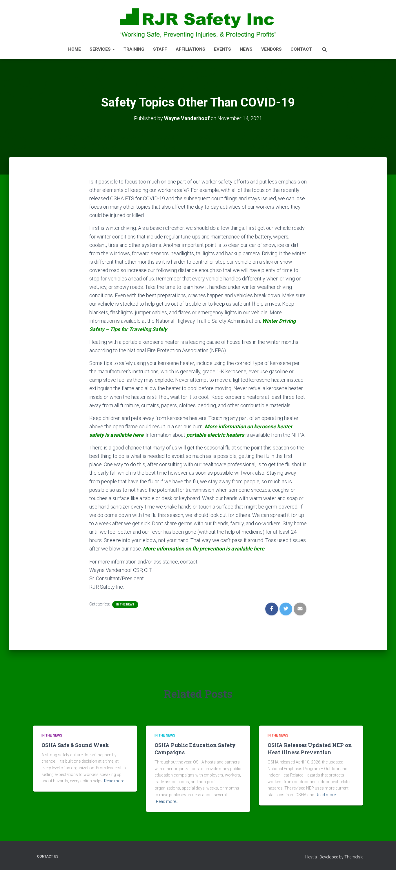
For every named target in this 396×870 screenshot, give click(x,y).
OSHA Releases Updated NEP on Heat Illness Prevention (310, 748)
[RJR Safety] (198, 22)
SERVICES (101, 49)
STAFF (160, 49)
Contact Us (48, 856)
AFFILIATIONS (190, 49)
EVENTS (222, 49)
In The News (125, 604)
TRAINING (133, 49)
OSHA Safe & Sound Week (75, 744)
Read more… (115, 781)
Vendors (271, 49)
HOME (74, 49)
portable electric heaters (215, 435)
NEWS (246, 49)
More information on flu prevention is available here (203, 549)
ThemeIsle (353, 857)
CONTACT (301, 49)
